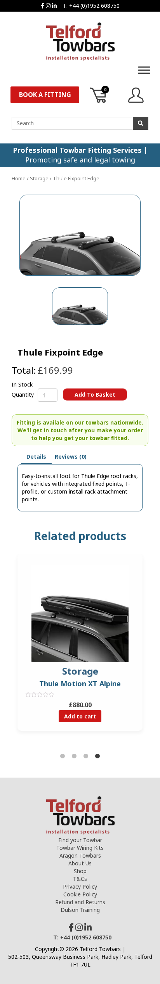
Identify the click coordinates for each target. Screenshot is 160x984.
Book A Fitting (45, 94)
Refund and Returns (80, 902)
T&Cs (80, 878)
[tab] (36, 457)
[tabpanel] (80, 648)
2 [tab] (74, 756)
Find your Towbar (80, 840)
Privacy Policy (80, 886)
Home (19, 178)
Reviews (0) (71, 456)
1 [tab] (62, 756)
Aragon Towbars (80, 855)
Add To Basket (95, 394)
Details (36, 456)
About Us (80, 863)
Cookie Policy (80, 894)
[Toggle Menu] (144, 70)
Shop (80, 871)
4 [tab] (97, 756)
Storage (39, 178)
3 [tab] (86, 756)
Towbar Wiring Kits (80, 847)
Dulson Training (80, 909)
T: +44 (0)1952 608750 (91, 5)
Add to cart (80, 716)
